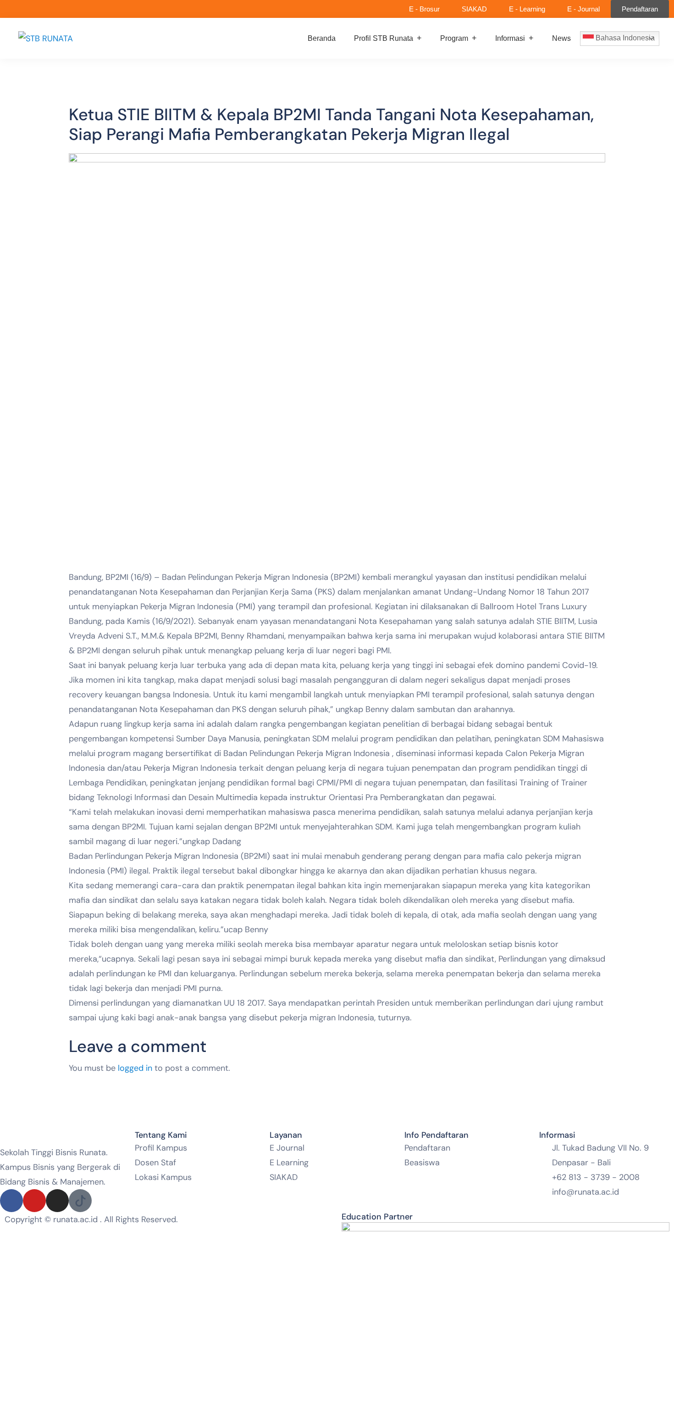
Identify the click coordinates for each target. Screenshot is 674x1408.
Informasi (510, 38)
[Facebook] (11, 1200)
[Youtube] (34, 1200)
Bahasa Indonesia (624, 38)
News (561, 38)
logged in (135, 1068)
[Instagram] (57, 1200)
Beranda (322, 38)
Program (454, 38)
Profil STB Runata (383, 38)
